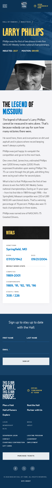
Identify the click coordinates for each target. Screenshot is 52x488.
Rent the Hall (33, 405)
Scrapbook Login (10, 435)
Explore (6, 415)
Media (29, 422)
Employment (32, 442)
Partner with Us (34, 410)
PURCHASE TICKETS (26, 456)
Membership (8, 425)
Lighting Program (35, 435)
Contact (6, 439)
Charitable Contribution (14, 442)
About (30, 425)
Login (5, 422)
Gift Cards (7, 446)
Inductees (26, 22)
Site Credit (26, 481)
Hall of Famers (10, 22)
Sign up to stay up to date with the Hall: (26, 324)
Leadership (32, 439)
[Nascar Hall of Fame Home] (26, 6)
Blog (5, 428)
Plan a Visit (8, 405)
